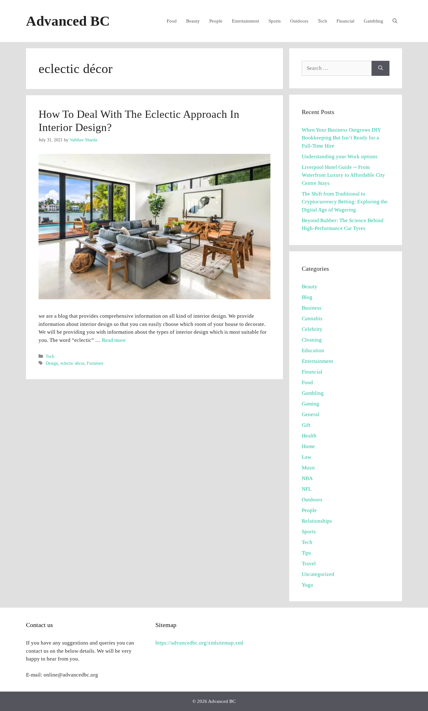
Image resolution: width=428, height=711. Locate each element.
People (215, 21)
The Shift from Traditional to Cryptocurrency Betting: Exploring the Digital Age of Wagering (345, 202)
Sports (275, 21)
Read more (114, 340)
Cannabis (312, 319)
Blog (307, 297)
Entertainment (245, 21)
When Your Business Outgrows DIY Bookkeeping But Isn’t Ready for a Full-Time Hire (341, 138)
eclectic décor (72, 363)
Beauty (193, 21)
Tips (306, 553)
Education (313, 350)
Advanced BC (68, 21)
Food (172, 21)
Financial (345, 21)
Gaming (310, 404)
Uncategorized (318, 574)
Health (309, 436)
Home (308, 446)
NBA (307, 478)
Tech (322, 21)
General (310, 414)
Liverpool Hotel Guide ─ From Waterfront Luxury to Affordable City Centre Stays (343, 175)
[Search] (380, 68)
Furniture (95, 363)
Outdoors (299, 21)
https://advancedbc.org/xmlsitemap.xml (199, 643)
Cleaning (312, 340)
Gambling (373, 21)
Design (52, 363)
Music (309, 468)
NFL (306, 489)
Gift (306, 425)
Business (311, 308)
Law (306, 457)
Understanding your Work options (340, 156)
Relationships (317, 521)
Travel (309, 564)
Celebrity (312, 329)
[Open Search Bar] (395, 21)
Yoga (307, 585)
